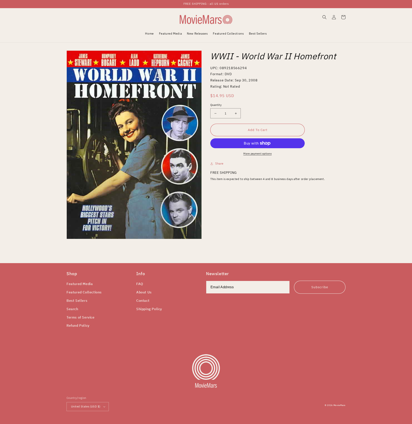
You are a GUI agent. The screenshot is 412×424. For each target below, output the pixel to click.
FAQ (139, 284)
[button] (324, 17)
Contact (142, 300)
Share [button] (219, 163)
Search (72, 309)
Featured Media (80, 284)
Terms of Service (81, 317)
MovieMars (339, 405)
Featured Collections (84, 292)
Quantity (215, 105)
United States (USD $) (85, 406)
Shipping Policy (149, 309)
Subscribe (319, 287)
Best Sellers (77, 300)
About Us (144, 292)
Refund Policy (78, 325)
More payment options (257, 153)
